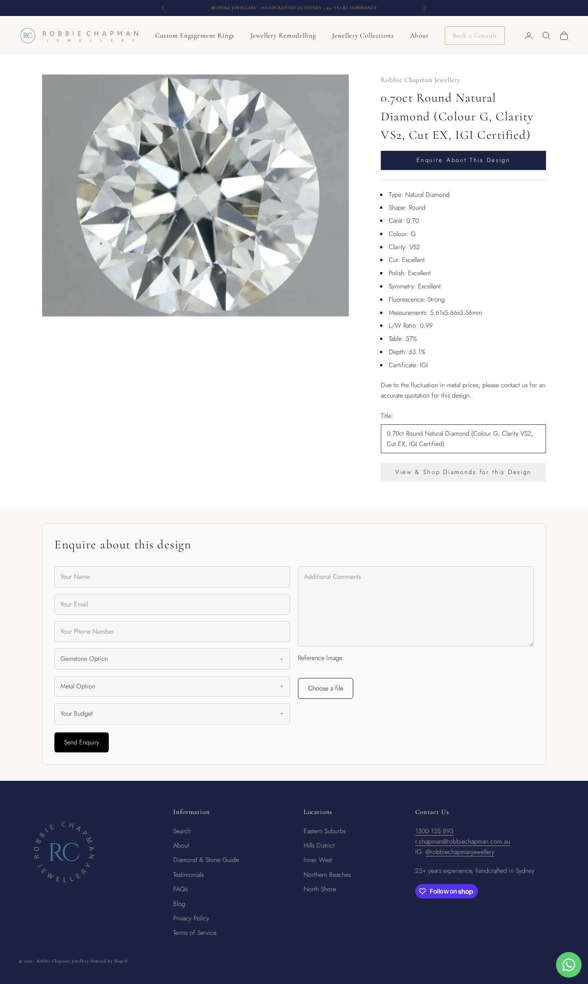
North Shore (320, 889)
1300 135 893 (434, 831)
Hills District (319, 845)
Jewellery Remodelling (283, 35)
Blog (179, 903)
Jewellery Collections (363, 35)
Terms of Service (194, 932)
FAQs (180, 889)
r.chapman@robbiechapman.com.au (462, 841)
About (419, 35)
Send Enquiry (81, 742)
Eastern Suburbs (325, 831)
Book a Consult (474, 35)
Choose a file (325, 688)
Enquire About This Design (463, 160)
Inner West (318, 859)
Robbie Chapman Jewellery (420, 80)
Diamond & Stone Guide (206, 859)
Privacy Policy (191, 918)
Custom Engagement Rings (194, 35)
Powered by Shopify (109, 961)
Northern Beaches (327, 874)
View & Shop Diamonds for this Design (463, 472)
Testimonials (188, 874)
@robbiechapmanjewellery (460, 851)
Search (182, 831)
